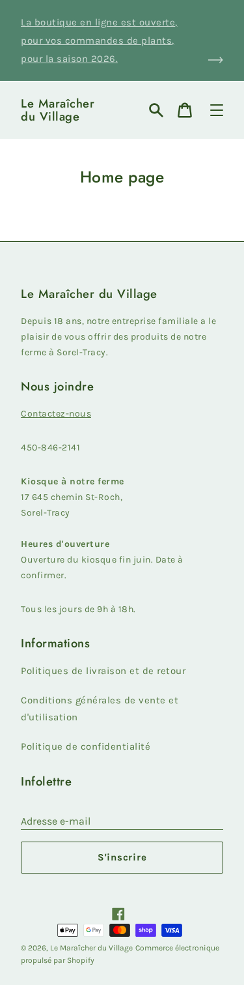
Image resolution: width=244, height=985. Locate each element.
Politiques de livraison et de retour (103, 671)
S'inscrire (122, 857)
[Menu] (216, 110)
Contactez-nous (56, 413)
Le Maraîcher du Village (57, 110)
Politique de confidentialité (85, 746)
